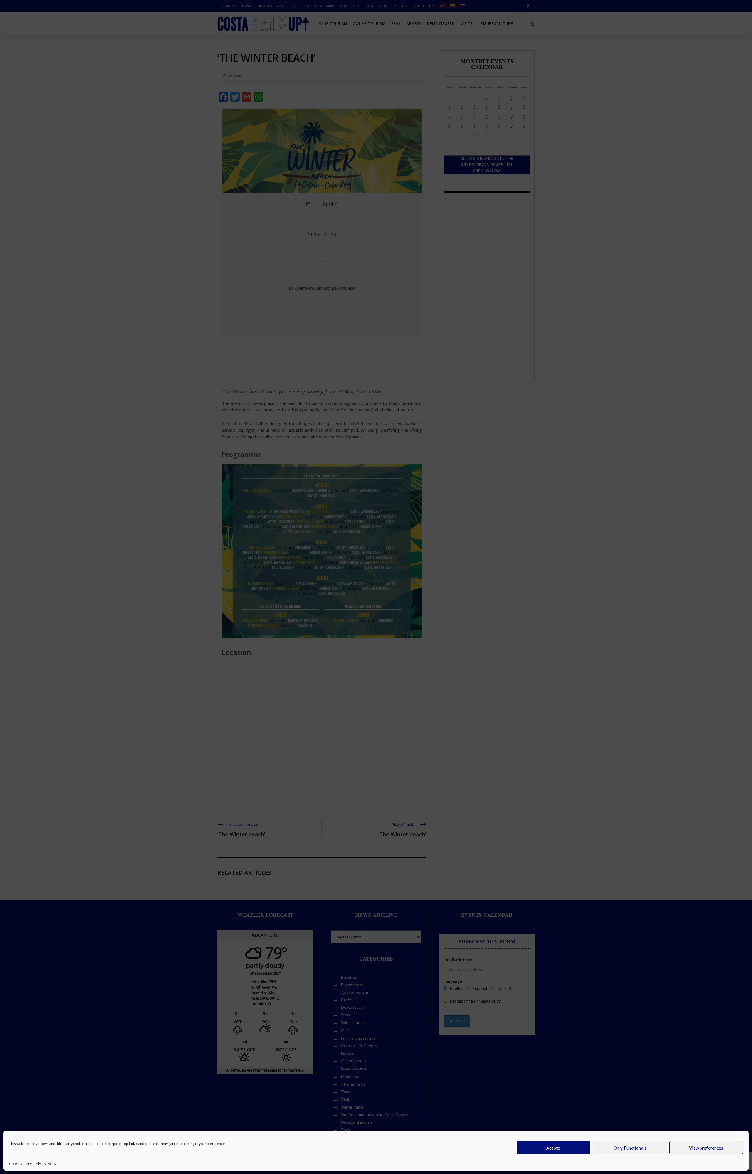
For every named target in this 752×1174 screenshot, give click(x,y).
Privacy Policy (45, 1163)
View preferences (706, 1148)
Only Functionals (630, 1148)
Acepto (553, 1148)
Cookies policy (20, 1163)
